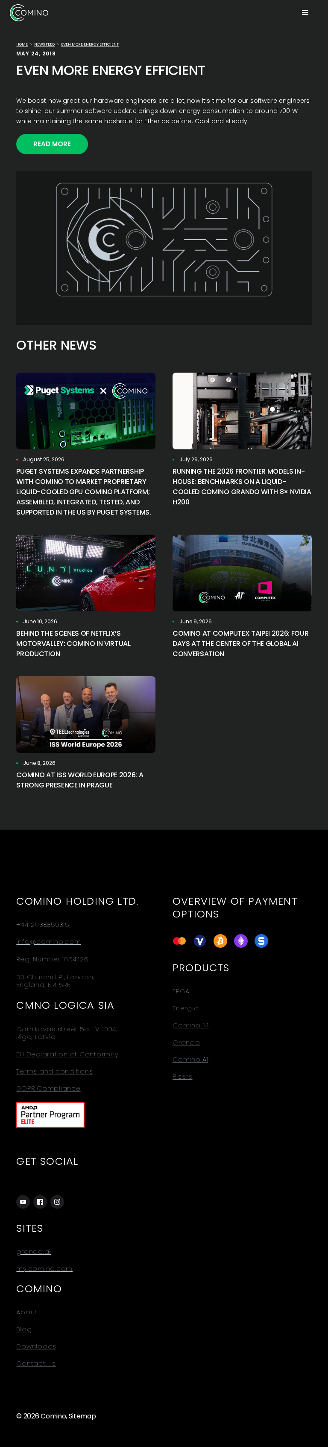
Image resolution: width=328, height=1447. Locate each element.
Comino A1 (190, 1059)
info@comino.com (48, 941)
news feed (44, 44)
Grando (186, 1042)
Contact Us (36, 1363)
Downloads (36, 1346)
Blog (24, 1329)
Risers (183, 1076)
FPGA (181, 991)
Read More (52, 143)
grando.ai (33, 1251)
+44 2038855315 (42, 924)
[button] (305, 13)
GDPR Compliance (48, 1088)
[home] (29, 12)
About (26, 1312)
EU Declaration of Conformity (67, 1054)
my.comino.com (44, 1268)
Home (22, 44)
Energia (186, 1008)
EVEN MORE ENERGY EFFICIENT (90, 44)
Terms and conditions (54, 1071)
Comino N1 (191, 1025)
